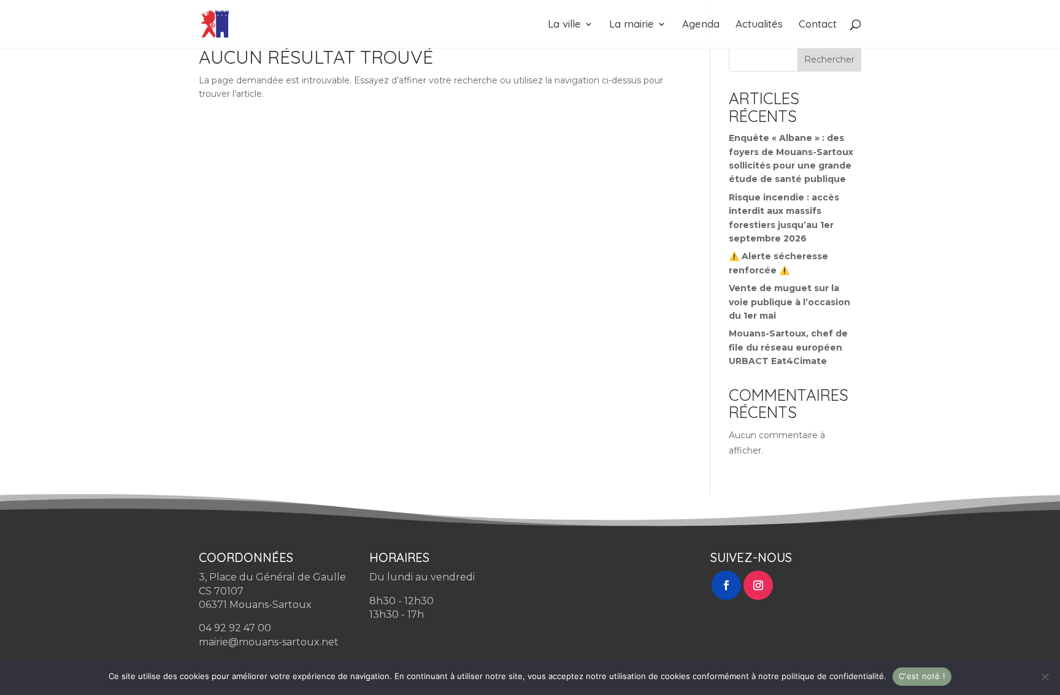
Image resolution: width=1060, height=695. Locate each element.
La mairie (631, 25)
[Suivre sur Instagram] (758, 585)
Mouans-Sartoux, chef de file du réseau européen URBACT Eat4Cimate (788, 347)
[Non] (1045, 676)
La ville (564, 25)
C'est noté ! (922, 676)
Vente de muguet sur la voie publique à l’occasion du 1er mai (789, 302)
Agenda (701, 25)
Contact (818, 25)
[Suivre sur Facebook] (726, 585)
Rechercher (829, 59)
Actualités (759, 25)
